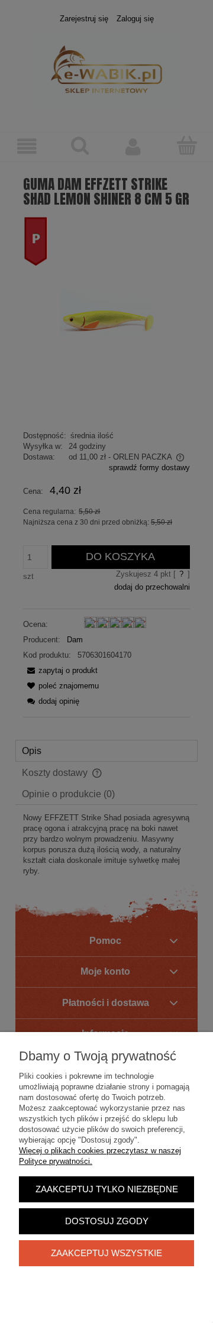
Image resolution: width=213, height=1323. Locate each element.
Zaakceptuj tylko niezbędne (107, 1189)
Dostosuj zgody (107, 1221)
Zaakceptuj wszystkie (106, 1253)
